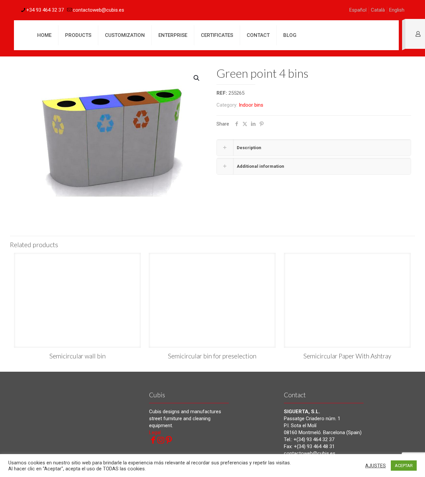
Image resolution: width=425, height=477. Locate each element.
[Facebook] (153, 440)
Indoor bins (251, 105)
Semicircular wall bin (77, 356)
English (396, 10)
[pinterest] (169, 440)
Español (358, 10)
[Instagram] (161, 440)
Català (378, 10)
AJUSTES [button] (375, 466)
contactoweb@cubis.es (98, 10)
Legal (155, 432)
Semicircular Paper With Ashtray (347, 356)
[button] (197, 78)
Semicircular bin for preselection (212, 356)
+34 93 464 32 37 (45, 10)
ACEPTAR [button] (404, 465)
